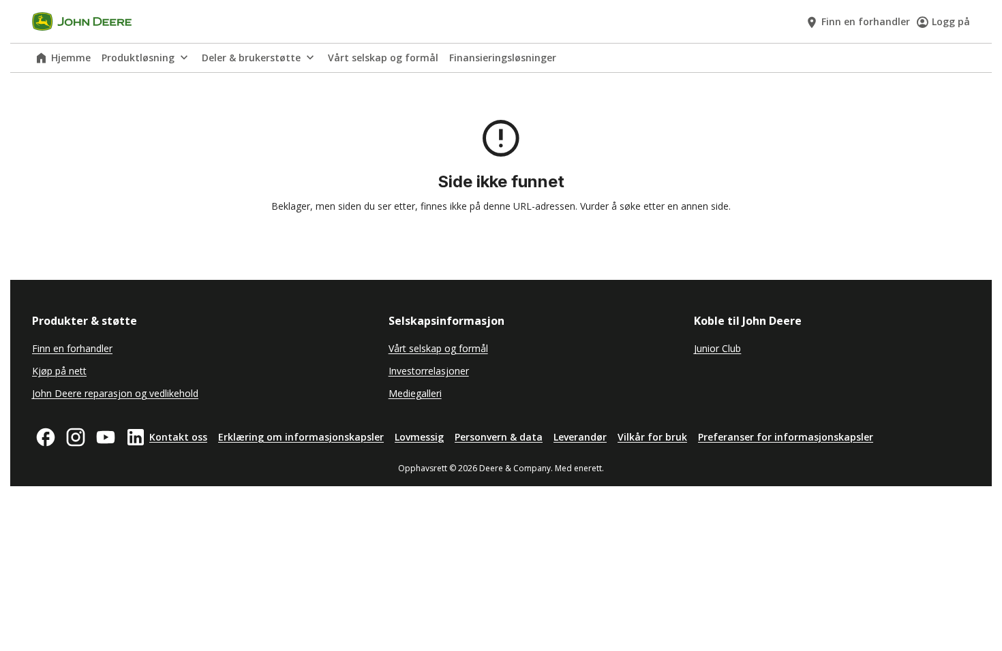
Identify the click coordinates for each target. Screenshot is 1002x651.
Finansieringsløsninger (502, 57)
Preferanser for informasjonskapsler (785, 436)
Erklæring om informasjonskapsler (301, 436)
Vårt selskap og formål (383, 57)
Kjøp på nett (59, 370)
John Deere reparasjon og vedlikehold (115, 393)
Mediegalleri (415, 393)
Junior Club (717, 348)
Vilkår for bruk (652, 436)
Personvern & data (499, 436)
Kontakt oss (178, 436)
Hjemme (71, 57)
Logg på (951, 21)
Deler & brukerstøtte (251, 57)
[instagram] (75, 437)
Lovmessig (419, 436)
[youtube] (105, 437)
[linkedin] (135, 437)
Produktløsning (138, 57)
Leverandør (580, 436)
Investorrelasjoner (429, 370)
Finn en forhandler (865, 21)
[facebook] (45, 437)
